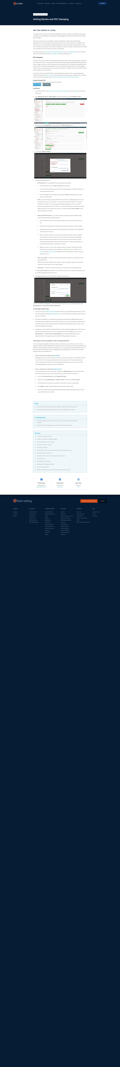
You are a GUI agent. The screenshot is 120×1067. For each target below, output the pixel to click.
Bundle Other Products (54, 313)
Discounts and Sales (42, 447)
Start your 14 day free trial (89, 501)
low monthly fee (55, 53)
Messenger (60, 487)
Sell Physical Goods (65, 532)
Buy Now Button (33, 512)
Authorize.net (48, 520)
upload (75, 91)
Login (101, 3)
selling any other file (49, 75)
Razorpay (47, 530)
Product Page (32, 516)
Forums (94, 514)
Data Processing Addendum (83, 522)
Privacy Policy (80, 516)
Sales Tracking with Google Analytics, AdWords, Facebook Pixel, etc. (54, 450)
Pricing (14, 516)
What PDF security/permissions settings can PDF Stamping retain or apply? (56, 409)
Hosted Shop (32, 518)
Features (15, 514)
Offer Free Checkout (65, 518)
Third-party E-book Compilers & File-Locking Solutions (51, 341)
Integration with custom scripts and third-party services (51, 455)
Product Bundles (64, 528)
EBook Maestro (57, 369)
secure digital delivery (71, 52)
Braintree (47, 518)
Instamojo (47, 532)
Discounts (63, 522)
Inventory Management (43, 467)
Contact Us (95, 516)
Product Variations (65, 530)
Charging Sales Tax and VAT (44, 453)
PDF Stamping (64, 524)
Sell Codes (63, 514)
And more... (63, 534)
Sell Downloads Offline (66, 520)
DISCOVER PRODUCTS (62, 3)
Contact (103, 501)
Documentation (96, 512)
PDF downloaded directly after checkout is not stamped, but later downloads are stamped (57, 421)
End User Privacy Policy (82, 518)
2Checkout (47, 522)
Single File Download (50, 311)
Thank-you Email (52, 251)
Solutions (15, 512)
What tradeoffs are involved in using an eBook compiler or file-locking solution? (57, 406)
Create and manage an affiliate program (47, 439)
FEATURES (47, 3)
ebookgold (56, 355)
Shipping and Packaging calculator (45, 464)
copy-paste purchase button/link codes (54, 52)
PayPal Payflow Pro (49, 526)
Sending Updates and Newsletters (46, 442)
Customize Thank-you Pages (44, 436)
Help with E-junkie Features (40, 14)
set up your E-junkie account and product (59, 91)
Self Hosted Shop (33, 520)
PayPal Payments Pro (50, 514)
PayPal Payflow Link (49, 528)
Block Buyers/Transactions (44, 461)
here (78, 487)
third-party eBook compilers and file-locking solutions (65, 77)
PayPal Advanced (49, 524)
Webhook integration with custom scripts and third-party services (53, 469)
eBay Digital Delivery (33, 522)
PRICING (53, 3)
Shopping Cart (32, 514)
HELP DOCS (78, 3)
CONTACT (71, 3)
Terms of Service (80, 514)
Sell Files (63, 512)
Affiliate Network (65, 526)
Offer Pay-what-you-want (67, 516)
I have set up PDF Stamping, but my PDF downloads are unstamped (54, 425)
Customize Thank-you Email (44, 444)
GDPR (78, 520)
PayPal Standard (49, 512)
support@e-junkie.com (41, 487)
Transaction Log (41, 458)
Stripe (46, 516)
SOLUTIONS (40, 3)
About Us (79, 512)
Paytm (46, 534)
